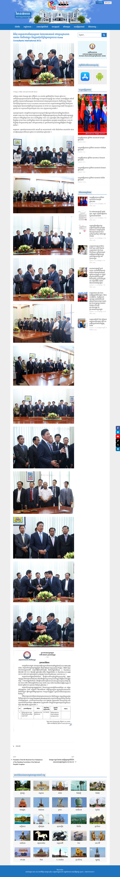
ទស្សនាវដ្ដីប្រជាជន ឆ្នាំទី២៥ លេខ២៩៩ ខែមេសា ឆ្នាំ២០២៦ (92, 169)
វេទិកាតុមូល (66, 26)
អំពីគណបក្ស (92, 26)
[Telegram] (118, 432)
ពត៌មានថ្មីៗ (18, 746)
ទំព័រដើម (17, 26)
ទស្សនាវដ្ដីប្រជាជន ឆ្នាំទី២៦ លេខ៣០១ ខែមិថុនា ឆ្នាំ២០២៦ (92, 149)
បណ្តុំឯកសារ (27, 26)
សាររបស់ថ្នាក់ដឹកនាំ (42, 26)
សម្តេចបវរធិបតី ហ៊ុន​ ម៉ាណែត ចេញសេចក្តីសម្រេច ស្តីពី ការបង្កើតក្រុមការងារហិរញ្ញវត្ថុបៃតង (98, 322)
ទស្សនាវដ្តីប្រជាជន (85, 89)
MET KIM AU (34, 92)
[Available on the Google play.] (99, 76)
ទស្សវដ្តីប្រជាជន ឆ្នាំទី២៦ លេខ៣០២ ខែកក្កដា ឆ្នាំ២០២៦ (91, 139)
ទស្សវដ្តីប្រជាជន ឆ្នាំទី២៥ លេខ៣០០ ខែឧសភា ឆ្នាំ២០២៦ (91, 159)
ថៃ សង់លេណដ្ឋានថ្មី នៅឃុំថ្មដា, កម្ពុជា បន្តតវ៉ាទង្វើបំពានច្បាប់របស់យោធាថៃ (98, 214)
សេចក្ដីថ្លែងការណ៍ (79, 26)
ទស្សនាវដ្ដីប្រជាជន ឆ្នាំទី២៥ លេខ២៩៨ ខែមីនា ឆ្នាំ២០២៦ (91, 179)
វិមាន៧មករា (23, 13)
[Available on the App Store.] (85, 76)
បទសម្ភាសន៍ (55, 26)
